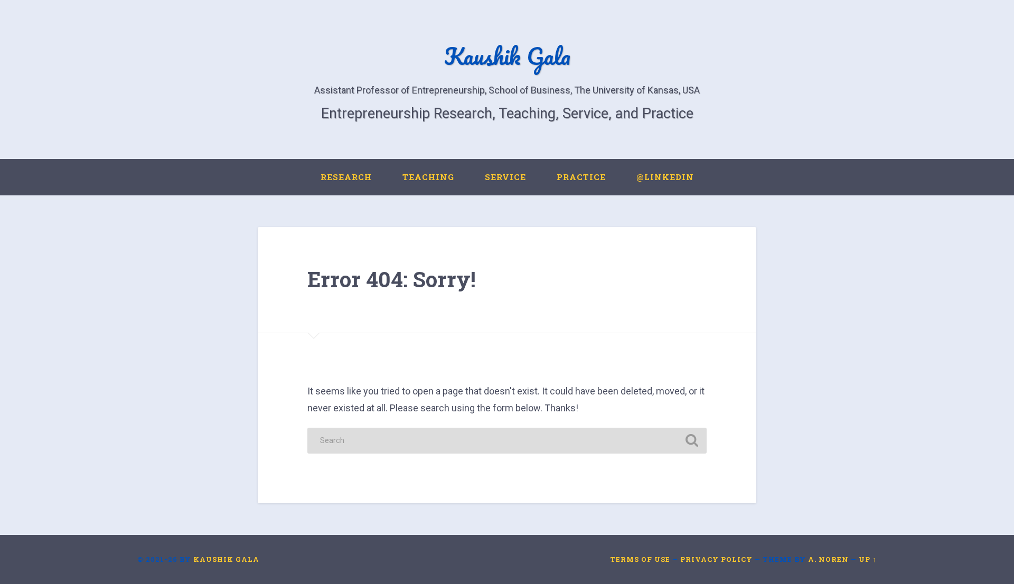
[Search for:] (506, 441)
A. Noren (828, 559)
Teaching (428, 177)
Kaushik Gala (507, 55)
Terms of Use (640, 559)
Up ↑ (868, 559)
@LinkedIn (665, 177)
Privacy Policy (716, 559)
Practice (581, 177)
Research (346, 177)
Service (505, 177)
